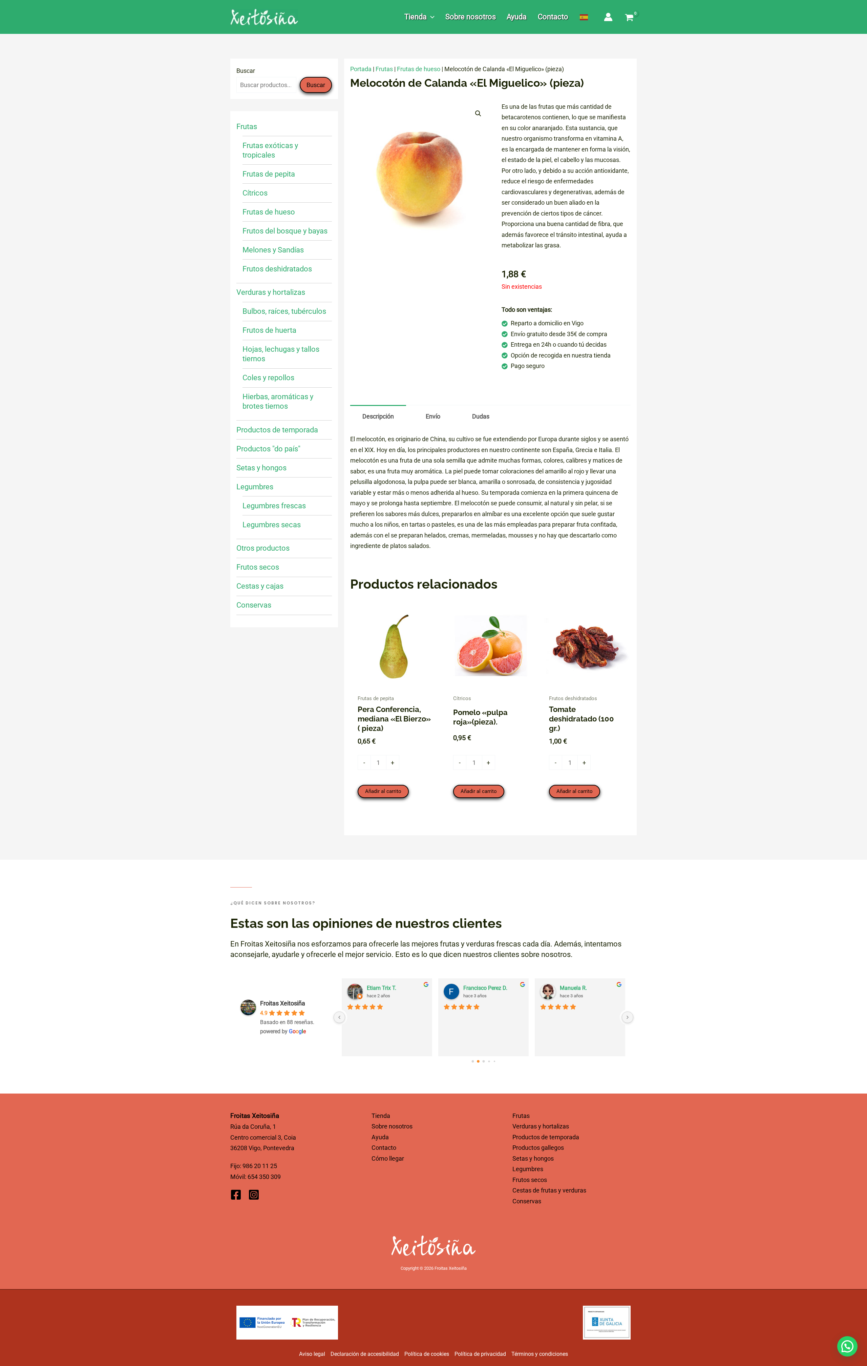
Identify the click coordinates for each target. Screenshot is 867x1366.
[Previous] (339, 1017)
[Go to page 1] (478, 1061)
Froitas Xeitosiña (282, 1003)
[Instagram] (253, 1194)
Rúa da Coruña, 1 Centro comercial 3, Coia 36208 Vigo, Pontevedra (263, 1137)
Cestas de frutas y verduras (549, 1190)
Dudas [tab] (480, 416)
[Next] (627, 1017)
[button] (431, 17)
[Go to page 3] (489, 1061)
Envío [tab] (433, 416)
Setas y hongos (533, 1158)
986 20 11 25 (259, 1165)
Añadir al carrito (383, 791)
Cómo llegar (388, 1158)
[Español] (584, 17)
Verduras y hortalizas (540, 1126)
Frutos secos (529, 1179)
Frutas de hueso (418, 69)
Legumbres (527, 1169)
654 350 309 (264, 1176)
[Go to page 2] (483, 1061)
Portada (361, 69)
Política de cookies (426, 1354)
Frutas (384, 69)
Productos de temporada (545, 1137)
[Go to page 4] (494, 1061)
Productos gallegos (538, 1147)
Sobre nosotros (392, 1126)
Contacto (384, 1147)
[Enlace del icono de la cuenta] (608, 17)
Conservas (526, 1201)
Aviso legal (312, 1354)
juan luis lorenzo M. (583, 988)
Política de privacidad (480, 1354)
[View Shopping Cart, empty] (629, 18)
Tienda (381, 1115)
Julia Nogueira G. (387, 988)
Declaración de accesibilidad (365, 1354)
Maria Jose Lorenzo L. (489, 988)
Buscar (245, 70)
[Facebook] (235, 1194)
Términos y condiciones (539, 1354)
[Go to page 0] (472, 1061)
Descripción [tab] (378, 416)
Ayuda (380, 1137)
